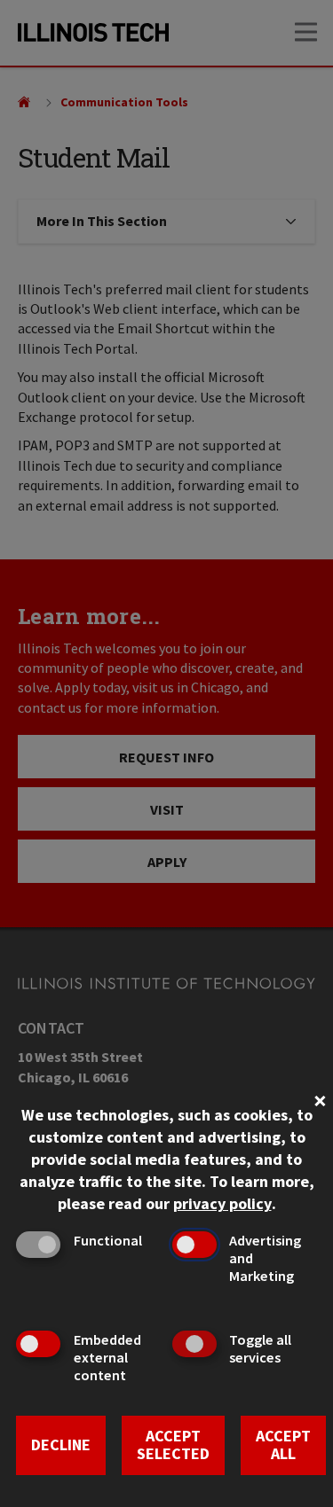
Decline (61, 1444)
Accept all (283, 1444)
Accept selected (173, 1444)
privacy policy (222, 1203)
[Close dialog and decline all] (319, 1099)
